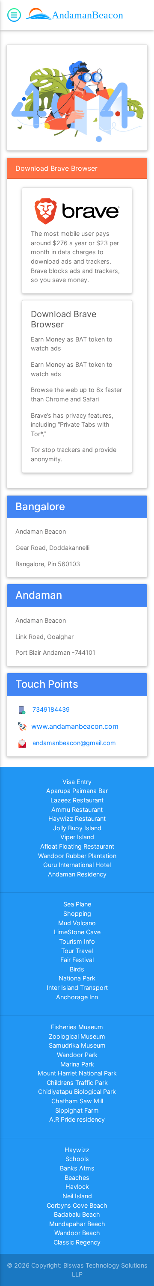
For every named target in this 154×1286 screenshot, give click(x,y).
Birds (77, 969)
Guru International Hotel (77, 864)
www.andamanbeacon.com (73, 726)
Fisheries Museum (77, 1027)
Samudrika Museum (77, 1045)
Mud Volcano (77, 923)
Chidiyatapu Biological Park (77, 1091)
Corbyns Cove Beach (77, 1205)
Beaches (77, 1177)
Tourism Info (77, 941)
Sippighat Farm (77, 1110)
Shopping (77, 913)
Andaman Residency (77, 874)
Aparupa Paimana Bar (77, 790)
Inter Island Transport (77, 987)
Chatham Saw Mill (77, 1101)
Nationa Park (77, 978)
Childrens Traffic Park (77, 1082)
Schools (77, 1158)
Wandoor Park (77, 1054)
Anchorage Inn (77, 997)
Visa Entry (77, 781)
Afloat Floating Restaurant (77, 846)
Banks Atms (77, 1168)
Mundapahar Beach (77, 1223)
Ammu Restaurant (77, 809)
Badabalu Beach (77, 1214)
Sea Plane (77, 904)
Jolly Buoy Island (77, 828)
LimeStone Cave (77, 932)
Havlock (77, 1186)
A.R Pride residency (77, 1119)
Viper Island (77, 837)
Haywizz (77, 1149)
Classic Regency (77, 1242)
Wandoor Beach (77, 1232)
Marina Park (77, 1064)
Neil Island (77, 1196)
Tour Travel (77, 950)
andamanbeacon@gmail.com (72, 742)
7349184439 (49, 709)
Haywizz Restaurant (77, 818)
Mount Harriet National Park (77, 1073)
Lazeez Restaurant (77, 800)
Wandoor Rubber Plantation (77, 855)
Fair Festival (77, 959)
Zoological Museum (77, 1036)
